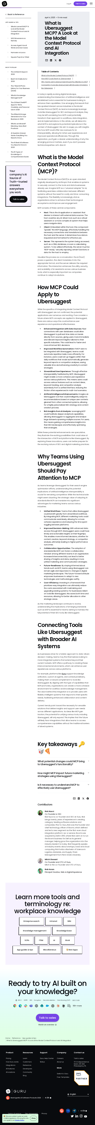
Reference (16, 1038)
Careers (60, 1058)
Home (7, 1038)
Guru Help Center (47, 1058)
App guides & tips (29, 1038)
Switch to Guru (62, 1074)
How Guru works (12, 1062)
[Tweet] (55, 60)
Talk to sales (80, 4)
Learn (25, 1058)
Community (27, 1072)
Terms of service (14, 1113)
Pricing (8, 1058)
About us (60, 1062)
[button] (90, 4)
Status (42, 1062)
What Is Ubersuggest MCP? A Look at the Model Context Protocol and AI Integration (38, 1040)
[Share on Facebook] (60, 60)
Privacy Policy (19, 1120)
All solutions (10, 1072)
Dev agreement (31, 1113)
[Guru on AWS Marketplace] (81, 1077)
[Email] (46, 60)
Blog (24, 1075)
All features (10, 1069)
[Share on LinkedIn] (51, 60)
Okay (33, 1118)
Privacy (44, 1113)
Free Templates (63, 1077)
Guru (64, 673)
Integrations (10, 1065)
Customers (27, 1062)
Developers (27, 1069)
